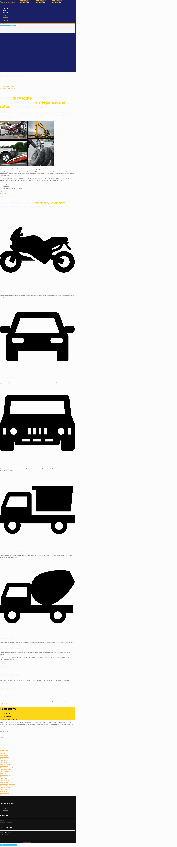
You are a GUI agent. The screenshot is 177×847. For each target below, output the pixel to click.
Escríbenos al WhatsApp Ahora (8, 25)
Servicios (5, 19)
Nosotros (5, 17)
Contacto (5, 20)
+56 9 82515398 (7, 716)
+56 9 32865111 (6, 713)
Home (4, 15)
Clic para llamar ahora (14, 76)
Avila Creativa (27, 842)
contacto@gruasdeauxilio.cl (10, 719)
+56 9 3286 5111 (9, 81)
